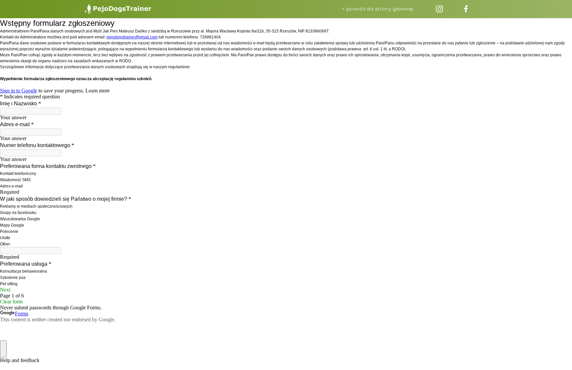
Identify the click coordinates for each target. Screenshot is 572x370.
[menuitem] (118, 9)
